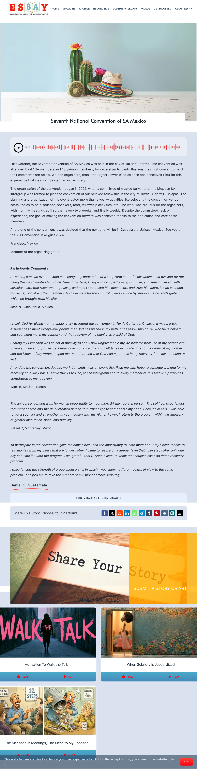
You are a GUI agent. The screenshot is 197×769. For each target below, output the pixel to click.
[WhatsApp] (134, 513)
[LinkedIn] (127, 513)
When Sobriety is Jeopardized (151, 664)
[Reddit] (119, 513)
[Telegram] (142, 513)
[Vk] (164, 513)
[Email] (179, 513)
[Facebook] (104, 513)
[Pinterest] (157, 513)
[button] (18, 148)
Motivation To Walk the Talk (46, 664)
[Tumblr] (149, 513)
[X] (112, 513)
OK (186, 762)
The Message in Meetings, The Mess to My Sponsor (46, 743)
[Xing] (172, 513)
